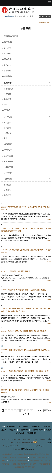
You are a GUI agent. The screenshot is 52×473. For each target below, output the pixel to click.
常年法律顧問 (34, 461)
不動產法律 (12, 461)
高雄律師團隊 (17, 464)
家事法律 (8, 172)
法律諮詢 (45, 454)
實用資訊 (7, 185)
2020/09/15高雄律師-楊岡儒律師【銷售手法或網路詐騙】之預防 (23, 290)
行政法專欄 (8, 167)
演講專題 (8, 144)
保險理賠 (32, 457)
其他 (5, 104)
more (49, 219)
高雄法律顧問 (35, 426)
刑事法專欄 (8, 161)
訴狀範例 (8, 116)
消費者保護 (8, 89)
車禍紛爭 (7, 99)
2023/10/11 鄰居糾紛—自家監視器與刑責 (15, 271)
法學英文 (8, 110)
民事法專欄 (8, 156)
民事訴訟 (5, 457)
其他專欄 (8, 179)
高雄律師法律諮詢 (37, 430)
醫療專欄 (7, 70)
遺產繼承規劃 (23, 461)
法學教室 (8, 150)
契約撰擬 (44, 461)
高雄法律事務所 (10, 426)
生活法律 (8, 82)
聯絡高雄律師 (31, 433)
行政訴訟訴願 (22, 457)
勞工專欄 (7, 53)
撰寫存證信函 (42, 457)
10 (31, 411)
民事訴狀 (7, 122)
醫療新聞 (7, 65)
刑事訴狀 (7, 128)
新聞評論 (8, 76)
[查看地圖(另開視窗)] (35, 442)
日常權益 (7, 94)
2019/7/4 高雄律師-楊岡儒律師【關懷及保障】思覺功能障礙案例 (23, 331)
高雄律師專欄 (23, 430)
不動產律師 (12, 430)
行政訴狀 (7, 133)
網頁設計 (24, 449)
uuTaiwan (30, 449)
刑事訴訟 (13, 457)
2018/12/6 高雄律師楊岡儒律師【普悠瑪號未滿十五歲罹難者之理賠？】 (26, 371)
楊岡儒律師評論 (11, 36)
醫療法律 (8, 59)
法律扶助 (7, 190)
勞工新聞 (7, 48)
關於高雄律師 (23, 426)
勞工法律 (8, 42)
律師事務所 (26, 454)
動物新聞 (7, 195)
